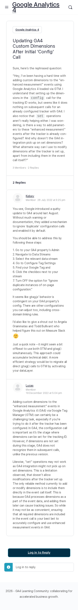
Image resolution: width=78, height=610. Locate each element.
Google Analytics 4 (35, 7)
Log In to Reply (39, 552)
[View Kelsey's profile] (18, 198)
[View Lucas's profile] (18, 387)
